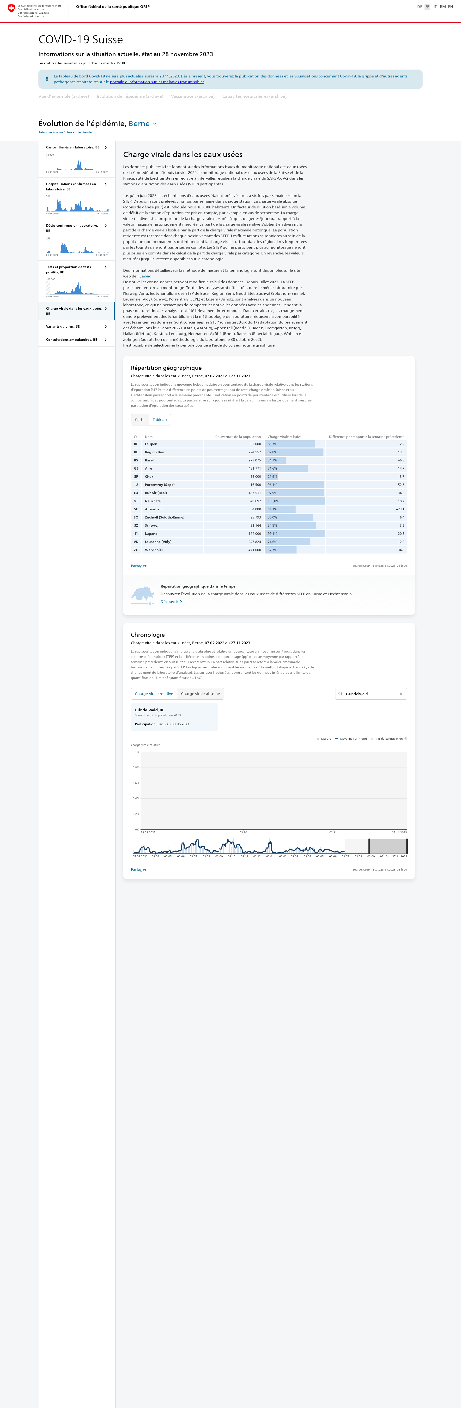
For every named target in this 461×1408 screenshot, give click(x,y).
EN (450, 6)
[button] (143, 123)
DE (419, 6)
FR (427, 6)
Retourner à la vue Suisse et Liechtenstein (66, 132)
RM (443, 6)
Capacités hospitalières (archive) (254, 96)
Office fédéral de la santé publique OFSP (113, 6)
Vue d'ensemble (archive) (63, 96)
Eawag (146, 276)
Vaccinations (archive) (193, 96)
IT (435, 6)
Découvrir (169, 601)
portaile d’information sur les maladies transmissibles (157, 82)
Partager (138, 566)
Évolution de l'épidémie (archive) (130, 96)
